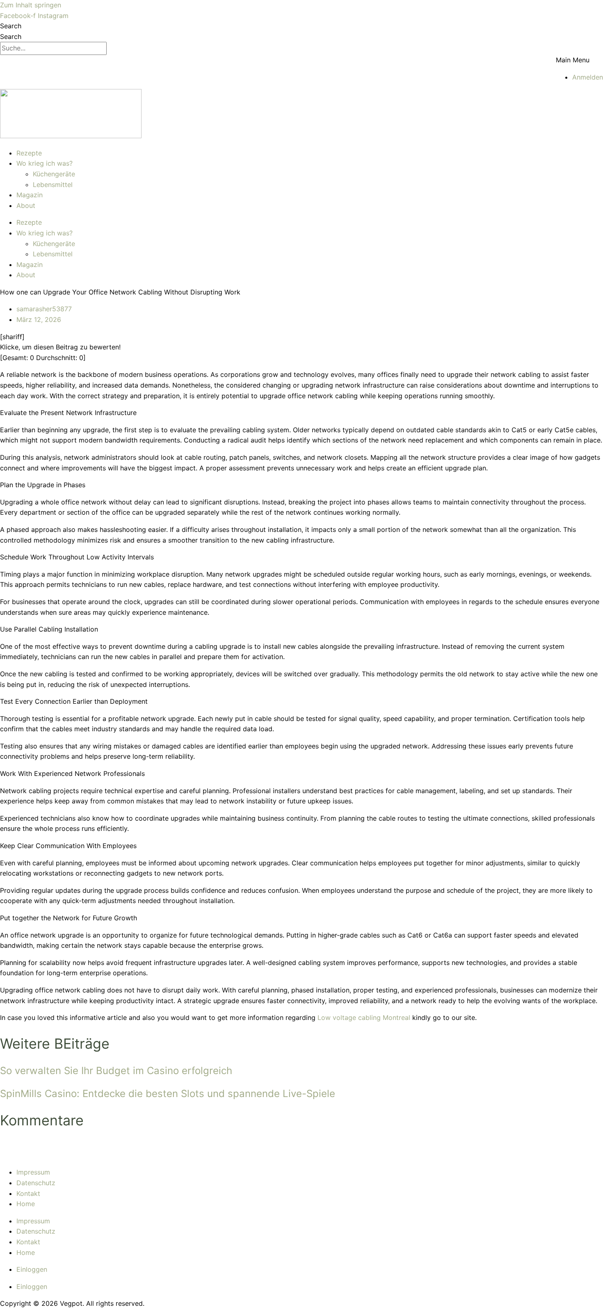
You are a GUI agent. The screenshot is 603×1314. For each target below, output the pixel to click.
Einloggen (31, 1269)
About (25, 205)
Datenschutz (35, 1183)
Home (25, 1204)
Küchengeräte (54, 174)
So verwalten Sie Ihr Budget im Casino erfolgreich (116, 1071)
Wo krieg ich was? (44, 163)
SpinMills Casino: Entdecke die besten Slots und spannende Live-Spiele (167, 1094)
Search (10, 26)
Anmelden (587, 77)
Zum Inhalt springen (30, 5)
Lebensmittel (53, 184)
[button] (579, 60)
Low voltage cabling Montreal (363, 1017)
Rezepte (29, 153)
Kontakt (28, 1193)
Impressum (33, 1172)
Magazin (29, 195)
